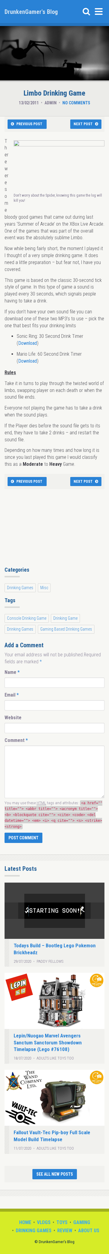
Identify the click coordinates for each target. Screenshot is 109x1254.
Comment (16, 740)
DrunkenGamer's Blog (31, 11)
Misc (44, 587)
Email (12, 695)
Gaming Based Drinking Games (66, 629)
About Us (88, 1230)
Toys (62, 1222)
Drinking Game (65, 618)
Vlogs (44, 1222)
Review (64, 1230)
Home (25, 1222)
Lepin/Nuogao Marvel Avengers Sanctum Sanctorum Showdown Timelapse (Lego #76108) (48, 1043)
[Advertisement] (54, 529)
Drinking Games (20, 587)
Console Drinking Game (26, 618)
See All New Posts (54, 1174)
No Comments (76, 102)
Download (27, 343)
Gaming (81, 1222)
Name (12, 672)
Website (13, 717)
